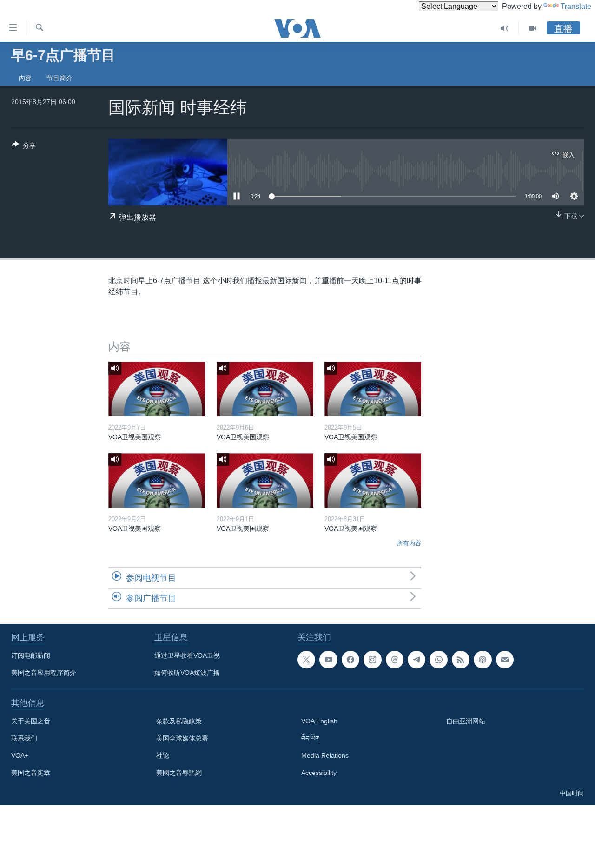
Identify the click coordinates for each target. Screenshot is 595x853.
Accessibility (319, 772)
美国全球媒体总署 (182, 738)
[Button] (24, 147)
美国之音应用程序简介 (43, 672)
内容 (25, 78)
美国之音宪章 (30, 772)
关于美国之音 (30, 721)
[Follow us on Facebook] (350, 659)
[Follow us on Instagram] (372, 659)
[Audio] (504, 28)
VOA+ (19, 755)
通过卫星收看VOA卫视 (187, 655)
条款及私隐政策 (179, 721)
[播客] (482, 659)
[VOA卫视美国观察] (156, 389)
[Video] (533, 28)
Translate (576, 6)
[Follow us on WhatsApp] (438, 659)
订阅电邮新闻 (30, 655)
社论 (162, 755)
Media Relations (325, 755)
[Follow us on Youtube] (328, 659)
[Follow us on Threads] (394, 659)
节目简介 (59, 78)
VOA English (319, 721)
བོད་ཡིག (310, 738)
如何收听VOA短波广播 (187, 672)
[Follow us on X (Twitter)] (306, 659)
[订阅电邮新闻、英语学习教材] (505, 659)
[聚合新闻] (460, 659)
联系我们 (24, 738)
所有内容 (409, 543)
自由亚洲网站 (465, 721)
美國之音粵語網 (179, 772)
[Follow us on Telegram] (416, 659)
